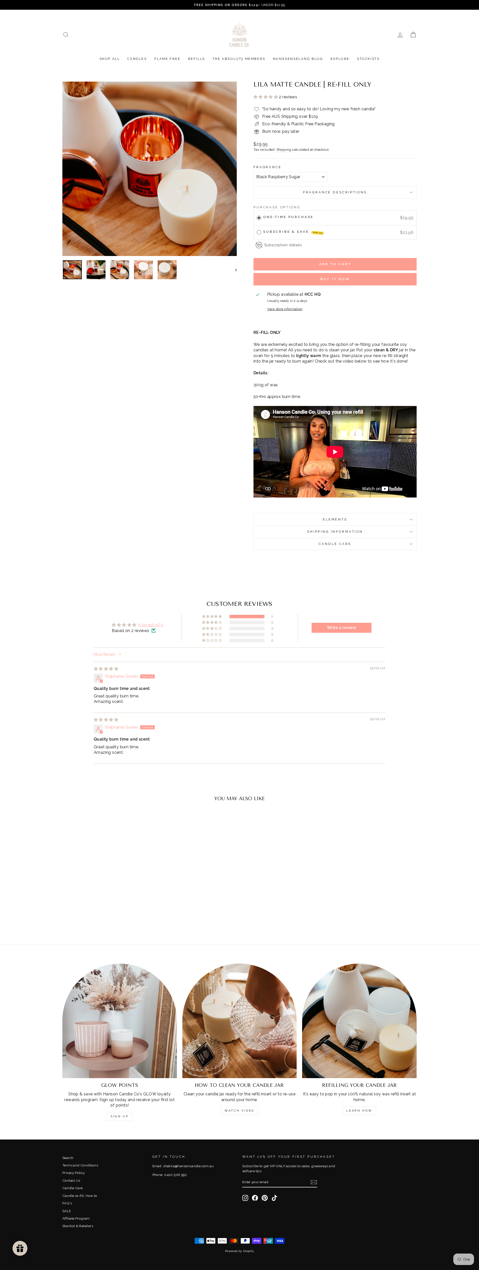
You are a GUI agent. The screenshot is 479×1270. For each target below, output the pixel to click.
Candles (137, 59)
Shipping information (335, 531)
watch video (239, 1110)
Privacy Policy (73, 1173)
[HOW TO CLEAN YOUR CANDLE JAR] (239, 1021)
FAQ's (67, 1203)
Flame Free (167, 59)
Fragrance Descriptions (335, 192)
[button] (266, 97)
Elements (335, 519)
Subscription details (283, 245)
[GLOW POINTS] (119, 1021)
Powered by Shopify (239, 1251)
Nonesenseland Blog (298, 59)
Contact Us (71, 1180)
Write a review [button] (341, 627)
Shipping (283, 149)
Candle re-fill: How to (79, 1196)
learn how (359, 1110)
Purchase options (276, 207)
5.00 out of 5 (150, 625)
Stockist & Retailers (77, 1226)
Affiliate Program (76, 1218)
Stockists (368, 59)
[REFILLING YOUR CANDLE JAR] (359, 1021)
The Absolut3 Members (239, 59)
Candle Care (335, 544)
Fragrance (267, 167)
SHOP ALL (110, 59)
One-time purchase (288, 217)
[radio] (259, 218)
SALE (66, 1211)
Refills (196, 59)
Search (67, 1158)
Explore (340, 59)
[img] (106, 668)
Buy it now (335, 279)
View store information (285, 309)
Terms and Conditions (80, 1165)
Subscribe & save (293, 232)
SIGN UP (119, 1116)
